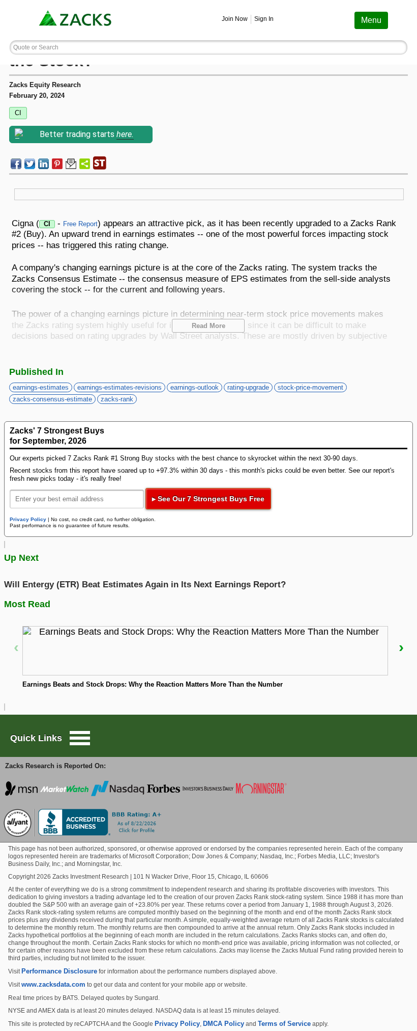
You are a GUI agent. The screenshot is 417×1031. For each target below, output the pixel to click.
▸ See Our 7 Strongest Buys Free (208, 499)
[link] (76, 20)
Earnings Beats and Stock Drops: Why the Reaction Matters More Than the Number (152, 684)
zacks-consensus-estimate (52, 399)
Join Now (235, 18)
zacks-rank (117, 399)
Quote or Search (35, 47)
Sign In (264, 18)
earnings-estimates (41, 387)
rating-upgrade (248, 387)
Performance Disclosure (59, 971)
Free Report (80, 224)
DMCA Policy (223, 1023)
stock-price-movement (310, 387)
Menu (371, 20)
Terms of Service (284, 1023)
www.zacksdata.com (53, 984)
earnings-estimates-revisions (119, 387)
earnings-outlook (194, 387)
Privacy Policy (28, 519)
